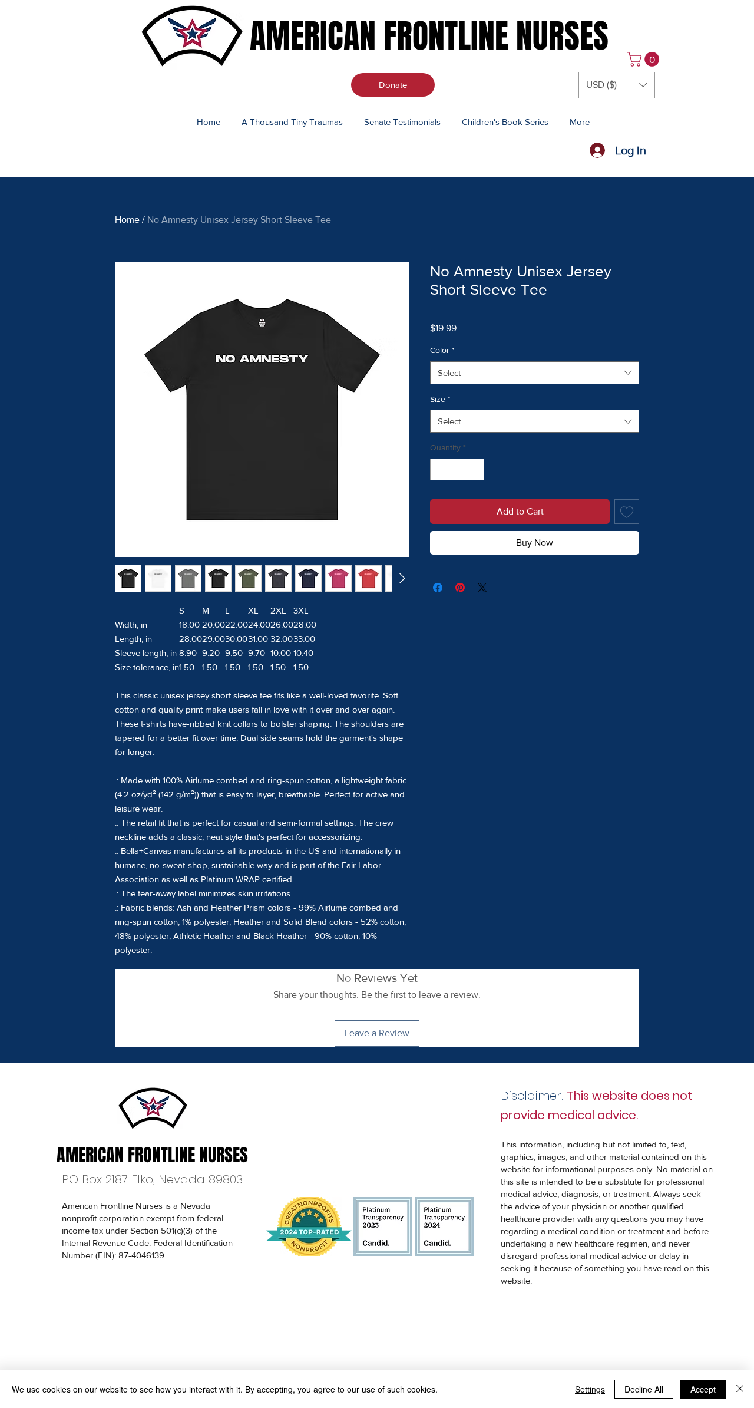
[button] (645, 59)
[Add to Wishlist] (626, 511)
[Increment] (475, 469)
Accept (703, 1389)
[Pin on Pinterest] (460, 588)
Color (442, 350)
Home (127, 220)
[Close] (740, 1389)
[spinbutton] (457, 469)
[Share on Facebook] (438, 588)
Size (440, 399)
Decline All (643, 1389)
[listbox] (616, 85)
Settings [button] (590, 1389)
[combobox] (534, 372)
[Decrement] (439, 469)
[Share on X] (482, 588)
